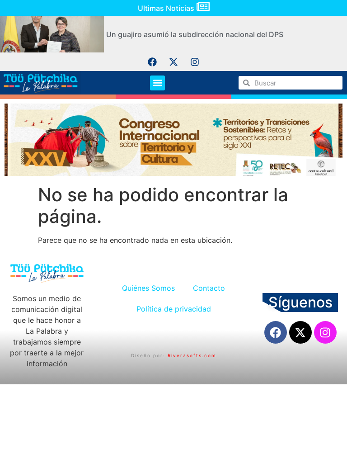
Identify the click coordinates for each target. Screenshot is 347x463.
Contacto (209, 288)
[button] (157, 83)
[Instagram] (195, 62)
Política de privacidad (173, 308)
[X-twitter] (173, 62)
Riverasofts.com (192, 355)
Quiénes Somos (148, 288)
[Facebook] (152, 62)
